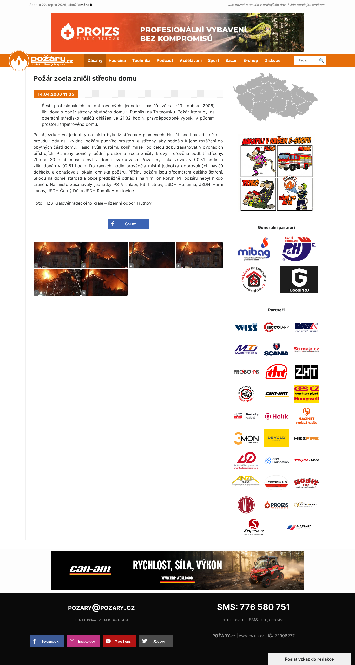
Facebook (50, 641)
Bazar (231, 60)
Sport (213, 60)
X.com (159, 641)
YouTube (123, 641)
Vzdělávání (190, 60)
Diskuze (272, 60)
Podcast (165, 60)
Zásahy (95, 60)
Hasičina (117, 60)
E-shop (250, 60)
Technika (141, 60)
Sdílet (130, 223)
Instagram (86, 641)
